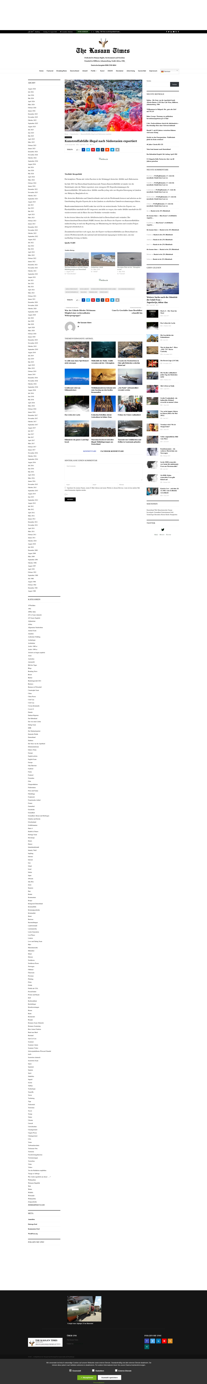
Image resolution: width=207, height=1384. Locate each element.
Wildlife (30, 1192)
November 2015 (33, 484)
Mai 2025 (31, 136)
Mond (30, 954)
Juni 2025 (31, 133)
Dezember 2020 (33, 302)
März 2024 (31, 180)
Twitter (151, 523)
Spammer (31, 1067)
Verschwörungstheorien (35, 1155)
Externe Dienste (124, 1371)
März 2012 (31, 516)
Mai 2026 (31, 98)
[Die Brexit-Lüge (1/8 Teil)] (152, 363)
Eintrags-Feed (32, 1224)
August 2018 (32, 390)
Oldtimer (31, 969)
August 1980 (32, 591)
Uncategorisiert (32, 1130)
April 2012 (31, 513)
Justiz (29, 885)
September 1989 (33, 575)
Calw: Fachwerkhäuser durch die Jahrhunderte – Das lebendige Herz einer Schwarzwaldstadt (163, 124)
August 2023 (32, 202)
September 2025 (33, 123)
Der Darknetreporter (34, 731)
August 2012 (32, 503)
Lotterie (30, 938)
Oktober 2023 (32, 196)
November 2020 (33, 305)
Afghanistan (31, 621)
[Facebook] (146, 1341)
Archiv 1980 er (32, 646)
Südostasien (104, 292)
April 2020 (31, 327)
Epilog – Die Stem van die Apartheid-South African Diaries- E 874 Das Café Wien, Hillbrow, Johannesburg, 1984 (162, 102)
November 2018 (33, 381)
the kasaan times (71, 144)
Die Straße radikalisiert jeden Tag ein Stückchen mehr (168, 375)
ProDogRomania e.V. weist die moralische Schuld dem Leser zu (160, 177)
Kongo (30, 900)
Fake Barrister (32, 765)
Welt (29, 1186)
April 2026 (31, 101)
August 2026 (32, 89)
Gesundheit (31, 813)
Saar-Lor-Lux (32, 1039)
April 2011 (31, 528)
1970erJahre (31, 605)
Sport (29, 1073)
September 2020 (33, 312)
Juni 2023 (31, 208)
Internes (30, 856)
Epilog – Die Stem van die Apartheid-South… (108, 31)
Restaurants (31, 1017)
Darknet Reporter (33, 715)
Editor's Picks (32, 750)
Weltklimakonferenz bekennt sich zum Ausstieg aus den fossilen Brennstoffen (103, 390)
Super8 (30, 1079)
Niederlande (93, 292)
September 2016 (33, 459)
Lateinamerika (32, 929)
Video (30, 1164)
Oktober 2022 (32, 233)
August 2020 (32, 315)
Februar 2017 (32, 447)
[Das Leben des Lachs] (152, 326)
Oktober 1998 (32, 563)
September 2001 (33, 560)
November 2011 (33, 525)
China (30, 693)
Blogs (29, 668)
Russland (30, 1035)
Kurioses (30, 919)
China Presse (32, 696)
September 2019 (33, 349)
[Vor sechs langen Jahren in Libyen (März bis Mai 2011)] (152, 414)
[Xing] (146, 1346)
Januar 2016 (31, 481)
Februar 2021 (32, 296)
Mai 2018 (31, 400)
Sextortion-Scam (33, 1061)
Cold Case (31, 700)
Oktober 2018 (32, 384)
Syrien (30, 1082)
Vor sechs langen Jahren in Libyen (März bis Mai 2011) (169, 413)
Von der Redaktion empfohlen (37, 1170)
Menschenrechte (33, 948)
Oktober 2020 (32, 308)
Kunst (102, 71)
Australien (31, 659)
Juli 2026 (31, 92)
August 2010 (32, 544)
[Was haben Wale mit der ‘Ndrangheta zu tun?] (129, 259)
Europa (30, 762)
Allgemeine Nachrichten (35, 627)
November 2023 (33, 192)
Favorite (168, 535)
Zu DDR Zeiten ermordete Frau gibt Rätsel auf (167, 477)
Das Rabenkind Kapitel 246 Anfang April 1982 (162, 154)
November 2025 (33, 117)
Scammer (31, 1042)
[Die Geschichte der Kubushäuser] (152, 338)
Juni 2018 (31, 396)
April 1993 (31, 569)
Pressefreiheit (32, 992)
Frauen (30, 803)
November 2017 (33, 418)
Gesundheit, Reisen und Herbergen (38, 816)
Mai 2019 (31, 362)
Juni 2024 (31, 170)
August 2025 (32, 126)
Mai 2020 (31, 324)
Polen (29, 982)
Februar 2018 (32, 409)
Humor (30, 844)
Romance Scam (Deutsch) (36, 1023)
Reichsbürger (32, 1004)
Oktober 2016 (32, 456)
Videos (30, 1167)
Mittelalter (31, 951)
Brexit (30, 675)
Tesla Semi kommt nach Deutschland (159, 149)
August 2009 (32, 553)
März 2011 (31, 531)
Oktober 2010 (32, 541)
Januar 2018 (31, 412)
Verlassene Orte (33, 1148)
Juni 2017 (31, 434)
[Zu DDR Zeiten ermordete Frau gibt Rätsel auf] (152, 478)
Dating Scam (32, 725)
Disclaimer (119, 71)
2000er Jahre (32, 612)
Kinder (30, 894)
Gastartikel (142, 71)
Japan (29, 875)
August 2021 (32, 277)
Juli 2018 (31, 393)
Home (41, 71)
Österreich (31, 973)
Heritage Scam (32, 835)
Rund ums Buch (33, 1032)
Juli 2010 (31, 547)
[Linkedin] (158, 1341)
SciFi (29, 1054)
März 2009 (31, 556)
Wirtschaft (31, 1196)
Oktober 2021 (32, 271)
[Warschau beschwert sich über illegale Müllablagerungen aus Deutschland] (77, 259)
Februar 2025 (32, 145)
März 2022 (31, 255)
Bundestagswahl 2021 (34, 681)
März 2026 (31, 104)
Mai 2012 (31, 509)
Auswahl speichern (109, 1378)
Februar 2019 (32, 371)
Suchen (149, 81)
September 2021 (33, 274)
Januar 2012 (31, 519)
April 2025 (31, 139)
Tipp (29, 1101)
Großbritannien (32, 825)
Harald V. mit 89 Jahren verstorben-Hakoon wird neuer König (161, 131)
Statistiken (99, 1371)
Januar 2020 (31, 337)
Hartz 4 (30, 828)
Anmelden (31, 1219)
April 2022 (31, 252)
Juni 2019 (31, 359)
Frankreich (31, 797)
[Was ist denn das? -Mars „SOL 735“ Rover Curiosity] (152, 350)
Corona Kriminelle (33, 706)
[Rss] (170, 1341)
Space (30, 1064)
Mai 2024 (31, 173)
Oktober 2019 (32, 346)
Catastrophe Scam (33, 690)
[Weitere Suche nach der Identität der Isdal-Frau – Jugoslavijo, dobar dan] (163, 283)
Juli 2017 (31, 431)
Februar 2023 (32, 221)
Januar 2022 (31, 261)
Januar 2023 (31, 224)
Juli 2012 (31, 506)
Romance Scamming (34, 1026)
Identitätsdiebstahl (33, 847)
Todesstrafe (31, 1104)
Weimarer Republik (34, 1183)
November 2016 (33, 453)
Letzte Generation (33, 932)
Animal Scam (32, 631)
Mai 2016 (31, 472)
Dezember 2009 (33, 550)
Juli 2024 (31, 167)
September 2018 (33, 387)
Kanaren (30, 888)
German (167, 71)
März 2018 (31, 406)
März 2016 (31, 478)
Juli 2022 (31, 243)
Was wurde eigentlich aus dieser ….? (39, 1177)
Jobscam (30, 879)
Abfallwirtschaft (71, 289)
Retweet (162, 535)
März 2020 (31, 330)
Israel (29, 869)
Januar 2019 (31, 374)
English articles (32, 756)
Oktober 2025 (32, 120)
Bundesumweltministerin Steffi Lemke (103, 289)
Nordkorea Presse (33, 963)
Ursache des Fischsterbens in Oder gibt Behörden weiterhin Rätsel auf (129, 363)
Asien (29, 656)
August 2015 (32, 494)
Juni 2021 (31, 283)
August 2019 (32, 352)
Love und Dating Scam (35, 941)
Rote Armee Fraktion (34, 1029)
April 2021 (31, 290)
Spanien (30, 1070)
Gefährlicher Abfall (97, 267)
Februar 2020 (32, 334)
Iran (29, 863)
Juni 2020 (31, 321)
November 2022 (33, 230)
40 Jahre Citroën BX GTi (155, 144)
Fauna (30, 772)
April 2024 (31, 177)
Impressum (153, 71)
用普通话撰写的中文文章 (36, 1205)
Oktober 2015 (32, 487)
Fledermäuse (32, 787)
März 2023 (31, 217)
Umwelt (85, 71)
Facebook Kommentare (112, 451)
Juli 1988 (31, 578)
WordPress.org (33, 1233)
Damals (30, 712)
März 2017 (31, 443)
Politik (93, 71)
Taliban (30, 1086)
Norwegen (31, 966)
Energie (30, 753)
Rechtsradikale (32, 1001)
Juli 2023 (31, 205)
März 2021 (31, 293)
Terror (30, 1095)
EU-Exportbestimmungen (126, 289)
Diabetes (30, 740)
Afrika (30, 624)
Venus (30, 1142)
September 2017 (33, 425)
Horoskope (31, 838)
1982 (29, 609)
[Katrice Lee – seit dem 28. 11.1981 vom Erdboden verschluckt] (152, 491)
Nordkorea (31, 960)
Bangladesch (84, 289)
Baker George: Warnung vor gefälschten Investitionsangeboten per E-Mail (160, 117)
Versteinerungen (33, 1158)
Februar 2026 (32, 108)
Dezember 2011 (33, 522)
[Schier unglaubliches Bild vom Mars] (152, 439)
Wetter (30, 1189)
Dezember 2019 (33, 340)
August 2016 (32, 462)
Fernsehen (31, 778)
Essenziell (77, 1371)
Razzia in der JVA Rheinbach (160, 211)
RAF (29, 998)
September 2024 (33, 161)
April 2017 (31, 440)
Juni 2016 (31, 469)
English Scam (32, 759)
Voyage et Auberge (34, 1173)
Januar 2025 (31, 148)
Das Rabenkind (32, 718)
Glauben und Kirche (34, 819)
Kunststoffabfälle (72, 292)
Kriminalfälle (32, 907)
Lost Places (31, 935)
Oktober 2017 (32, 421)
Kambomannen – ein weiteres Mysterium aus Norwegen (168, 451)
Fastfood (30, 769)
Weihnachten (32, 1180)
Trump (30, 1114)
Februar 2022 (32, 258)
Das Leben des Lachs (72, 415)
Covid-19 (31, 709)
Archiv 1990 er (32, 649)
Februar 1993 (32, 572)
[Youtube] (164, 1341)
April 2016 (31, 475)
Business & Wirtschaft (35, 687)
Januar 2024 (31, 186)
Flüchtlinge (31, 794)
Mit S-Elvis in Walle (167, 386)
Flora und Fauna (33, 791)
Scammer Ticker (33, 1048)
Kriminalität (31, 913)
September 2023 (33, 199)
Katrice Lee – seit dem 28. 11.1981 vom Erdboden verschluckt (169, 491)
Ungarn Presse (32, 1133)
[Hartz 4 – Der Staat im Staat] (152, 314)
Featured (50, 71)
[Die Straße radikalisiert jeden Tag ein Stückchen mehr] (152, 375)
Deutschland (74, 71)
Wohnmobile (32, 1199)
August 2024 (32, 164)
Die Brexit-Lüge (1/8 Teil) (169, 360)
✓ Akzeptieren (87, 1378)
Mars (29, 944)
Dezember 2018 (33, 378)
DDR (29, 728)
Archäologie (31, 640)
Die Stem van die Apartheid (36, 744)
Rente (29, 1013)
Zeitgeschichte (32, 1202)
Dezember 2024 (33, 152)
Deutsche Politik (33, 734)
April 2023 (31, 214)
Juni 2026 (31, 95)
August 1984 (32, 582)
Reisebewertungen (33, 1007)
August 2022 (32, 239)
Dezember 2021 (33, 265)
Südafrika (31, 1076)
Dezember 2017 (33, 415)
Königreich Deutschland (35, 904)
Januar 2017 (31, 450)
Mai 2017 (31, 437)
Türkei (30, 1117)
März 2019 (31, 368)
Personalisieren (98, 1382)
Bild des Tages (32, 665)
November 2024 (33, 155)
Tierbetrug (31, 1098)
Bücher (30, 678)
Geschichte (31, 809)
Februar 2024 (32, 183)
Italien (30, 872)
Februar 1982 (32, 585)
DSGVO (110, 71)
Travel (30, 1111)
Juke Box (31, 882)
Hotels (30, 841)
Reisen (30, 1010)
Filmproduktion (33, 784)
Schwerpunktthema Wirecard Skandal (39, 1051)
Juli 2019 (31, 356)
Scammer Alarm (33, 1045)
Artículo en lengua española (36, 652)
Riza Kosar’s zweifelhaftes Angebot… (162, 217)
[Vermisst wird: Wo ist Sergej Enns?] (152, 427)
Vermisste (31, 1152)
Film (29, 781)
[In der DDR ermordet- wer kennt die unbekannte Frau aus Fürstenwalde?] (152, 465)
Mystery (30, 957)
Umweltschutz (68, 137)
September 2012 (33, 500)
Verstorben (31, 1161)
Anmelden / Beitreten (67, 32)
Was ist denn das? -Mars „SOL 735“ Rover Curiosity (169, 349)
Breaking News (61, 71)
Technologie (31, 1089)
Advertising (131, 71)
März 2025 (31, 142)
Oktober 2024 (32, 158)
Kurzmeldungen (33, 922)
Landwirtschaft (32, 926)
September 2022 (33, 236)
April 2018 (31, 403)
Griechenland (32, 822)
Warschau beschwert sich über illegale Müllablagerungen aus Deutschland (76, 268)
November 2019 (33, 343)
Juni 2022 (31, 246)
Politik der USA (33, 988)
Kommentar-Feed (34, 1229)
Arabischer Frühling (34, 637)
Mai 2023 (31, 211)
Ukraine (30, 1120)
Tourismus (31, 1108)
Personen (31, 976)
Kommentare (89, 451)
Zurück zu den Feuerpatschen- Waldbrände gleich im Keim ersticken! (161, 138)
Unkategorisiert (32, 1136)
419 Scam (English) (34, 618)
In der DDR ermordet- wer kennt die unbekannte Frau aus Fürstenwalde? (169, 464)
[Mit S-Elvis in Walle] (152, 389)
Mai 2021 (31, 287)
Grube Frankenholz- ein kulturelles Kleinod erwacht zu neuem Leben (169, 400)
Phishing (30, 979)
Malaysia (83, 292)
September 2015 (33, 491)
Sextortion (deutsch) (34, 1057)
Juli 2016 (31, 465)
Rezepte (30, 1020)
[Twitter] (152, 1341)
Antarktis (31, 634)
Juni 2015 (31, 497)
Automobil (31, 662)
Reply (156, 535)
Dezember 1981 (33, 588)
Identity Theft (32, 850)
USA (29, 1139)
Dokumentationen (33, 747)
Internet (30, 860)
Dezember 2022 (33, 227)
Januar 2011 (31, 538)
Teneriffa (30, 1092)
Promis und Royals (33, 995)
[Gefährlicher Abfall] (103, 259)
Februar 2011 (32, 534)
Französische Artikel (34, 800)
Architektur (31, 643)
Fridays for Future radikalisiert (129, 415)
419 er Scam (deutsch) (35, 615)
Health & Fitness (33, 831)
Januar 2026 (31, 111)
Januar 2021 (31, 299)
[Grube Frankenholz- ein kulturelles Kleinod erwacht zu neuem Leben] (152, 401)
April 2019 (31, 365)
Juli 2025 (31, 130)
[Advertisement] (103, 15)
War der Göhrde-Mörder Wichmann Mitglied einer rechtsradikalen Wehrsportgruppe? (80, 313)
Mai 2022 (31, 249)
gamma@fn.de (78, 1344)
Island (30, 866)
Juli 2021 (31, 280)
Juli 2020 (31, 318)
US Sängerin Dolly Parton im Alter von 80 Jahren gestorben (160, 160)
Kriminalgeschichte (34, 910)
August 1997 (32, 566)
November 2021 (33, 268)
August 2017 (32, 428)
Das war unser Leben (34, 721)
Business (30, 684)
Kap (29, 891)
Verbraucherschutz (33, 1145)
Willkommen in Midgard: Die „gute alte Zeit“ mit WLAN (162, 110)
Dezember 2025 (33, 114)
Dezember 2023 (33, 189)
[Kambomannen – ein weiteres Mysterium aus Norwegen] (152, 452)
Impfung (30, 853)
